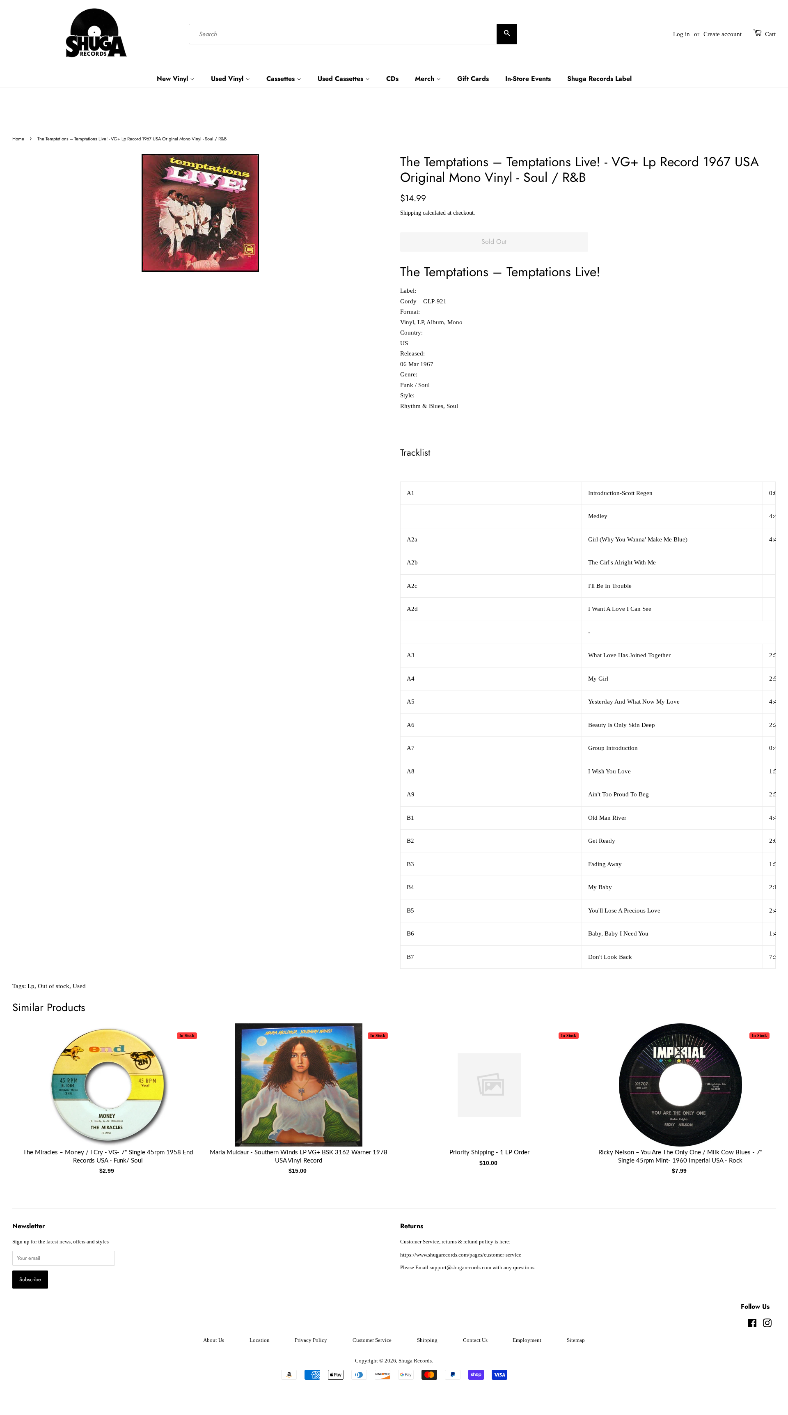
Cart (770, 34)
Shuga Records (415, 1361)
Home (18, 138)
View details (108, 1093)
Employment (527, 1340)
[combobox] (353, 34)
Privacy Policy (311, 1340)
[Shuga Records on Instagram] (767, 1325)
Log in (681, 34)
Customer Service (372, 1340)
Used (79, 986)
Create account (722, 34)
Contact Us (475, 1340)
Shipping (410, 213)
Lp (30, 986)
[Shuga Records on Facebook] (752, 1325)
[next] (756, 1086)
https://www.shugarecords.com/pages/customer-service (460, 1255)
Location (260, 1340)
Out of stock (53, 986)
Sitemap (576, 1340)
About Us (213, 1340)
